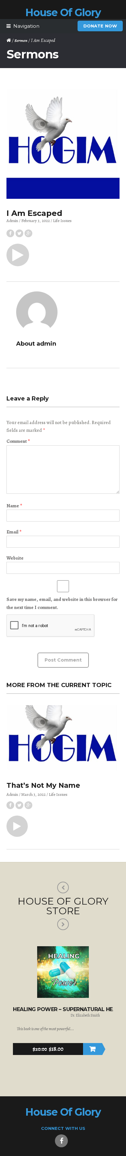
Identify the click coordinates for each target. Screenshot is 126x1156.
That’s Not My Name (43, 785)
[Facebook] (61, 1140)
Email (13, 532)
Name (14, 505)
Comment (18, 441)
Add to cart (92, 1049)
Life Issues (62, 220)
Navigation (26, 26)
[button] (17, 255)
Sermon (21, 40)
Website (15, 558)
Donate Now (100, 25)
